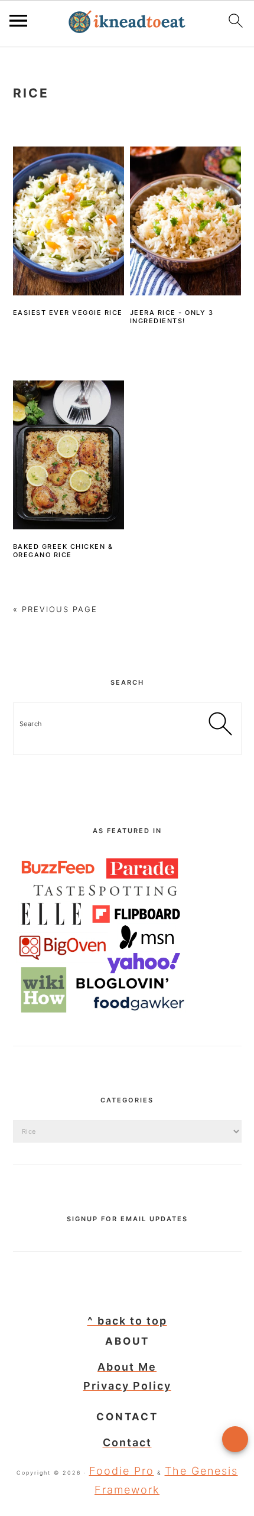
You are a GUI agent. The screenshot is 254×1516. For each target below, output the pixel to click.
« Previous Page (55, 609)
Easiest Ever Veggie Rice (68, 312)
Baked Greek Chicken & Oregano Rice (63, 550)
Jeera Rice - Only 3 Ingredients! (172, 316)
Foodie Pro (121, 1471)
